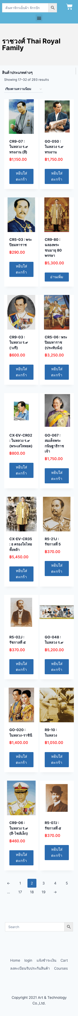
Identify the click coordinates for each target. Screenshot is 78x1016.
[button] (39, 17)
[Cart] (69, 7)
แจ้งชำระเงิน (46, 960)
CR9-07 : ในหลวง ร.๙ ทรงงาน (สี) (18, 146)
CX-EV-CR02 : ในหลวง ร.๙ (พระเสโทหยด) (20, 440)
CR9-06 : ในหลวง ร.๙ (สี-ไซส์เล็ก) (18, 828)
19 (44, 892)
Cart (64, 960)
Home (15, 960)
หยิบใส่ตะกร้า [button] (21, 176)
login (28, 960)
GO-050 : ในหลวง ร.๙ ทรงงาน (54, 146)
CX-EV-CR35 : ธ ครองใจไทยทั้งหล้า (20, 544)
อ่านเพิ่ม (56, 277)
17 (20, 892)
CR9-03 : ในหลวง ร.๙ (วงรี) (18, 342)
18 (32, 892)
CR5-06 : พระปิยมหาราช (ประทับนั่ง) (56, 342)
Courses (61, 968)
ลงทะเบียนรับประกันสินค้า (30, 968)
